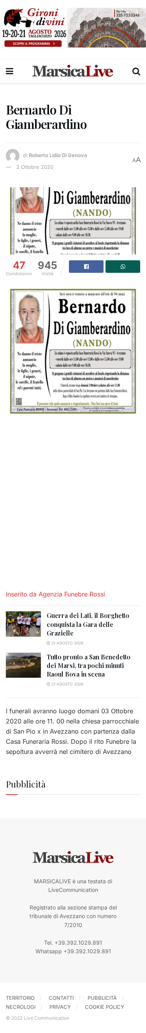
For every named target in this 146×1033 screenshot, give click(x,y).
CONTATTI (61, 998)
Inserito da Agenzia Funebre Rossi (56, 594)
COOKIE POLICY (104, 1007)
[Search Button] (136, 71)
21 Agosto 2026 (66, 643)
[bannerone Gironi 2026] (73, 27)
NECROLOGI (20, 1007)
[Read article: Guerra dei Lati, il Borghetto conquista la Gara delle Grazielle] (23, 623)
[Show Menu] (9, 71)
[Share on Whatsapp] (123, 266)
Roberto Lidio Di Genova (58, 155)
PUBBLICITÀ (102, 998)
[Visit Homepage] (72, 71)
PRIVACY (60, 1007)
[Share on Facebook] (86, 266)
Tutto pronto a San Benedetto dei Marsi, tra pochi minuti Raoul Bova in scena (88, 666)
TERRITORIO (20, 998)
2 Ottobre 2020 (34, 167)
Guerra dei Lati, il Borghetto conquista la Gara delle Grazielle (88, 624)
